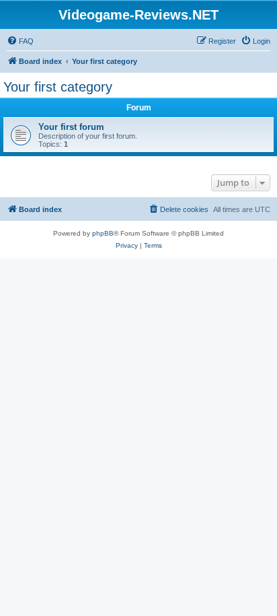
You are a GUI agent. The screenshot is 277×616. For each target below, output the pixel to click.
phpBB (103, 233)
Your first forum (71, 127)
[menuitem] (20, 41)
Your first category (57, 86)
